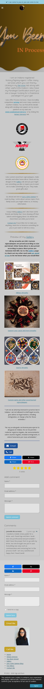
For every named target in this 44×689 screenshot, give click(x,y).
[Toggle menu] (2, 8)
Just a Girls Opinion (29, 197)
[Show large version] (22, 129)
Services (22, 85)
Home (9, 654)
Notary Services (20, 114)
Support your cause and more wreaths (22, 330)
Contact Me (11, 668)
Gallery (18, 182)
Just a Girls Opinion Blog (15, 663)
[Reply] (37, 531)
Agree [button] (36, 686)
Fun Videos (10, 666)
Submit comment (12, 517)
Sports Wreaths (22, 367)
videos (19, 212)
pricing (16, 102)
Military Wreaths (22, 293)
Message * (8, 501)
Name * (7, 481)
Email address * (10, 491)
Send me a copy (13, 610)
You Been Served (12, 659)
